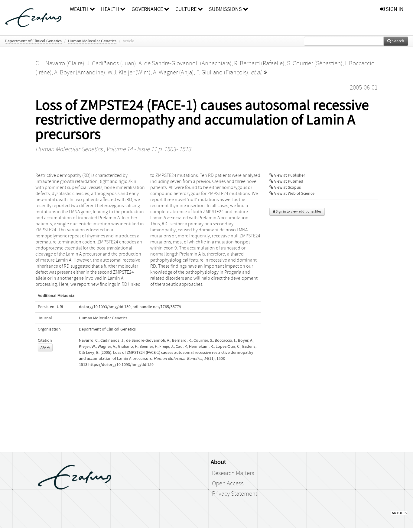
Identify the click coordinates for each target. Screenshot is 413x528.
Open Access (227, 483)
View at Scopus (287, 187)
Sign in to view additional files (298, 211)
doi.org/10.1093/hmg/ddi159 (105, 307)
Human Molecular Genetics (92, 41)
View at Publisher (289, 175)
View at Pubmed (288, 181)
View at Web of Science (293, 193)
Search (397, 41)
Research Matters (233, 473)
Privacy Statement (234, 493)
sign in (394, 9)
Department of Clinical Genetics (33, 41)
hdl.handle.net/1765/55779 (156, 307)
